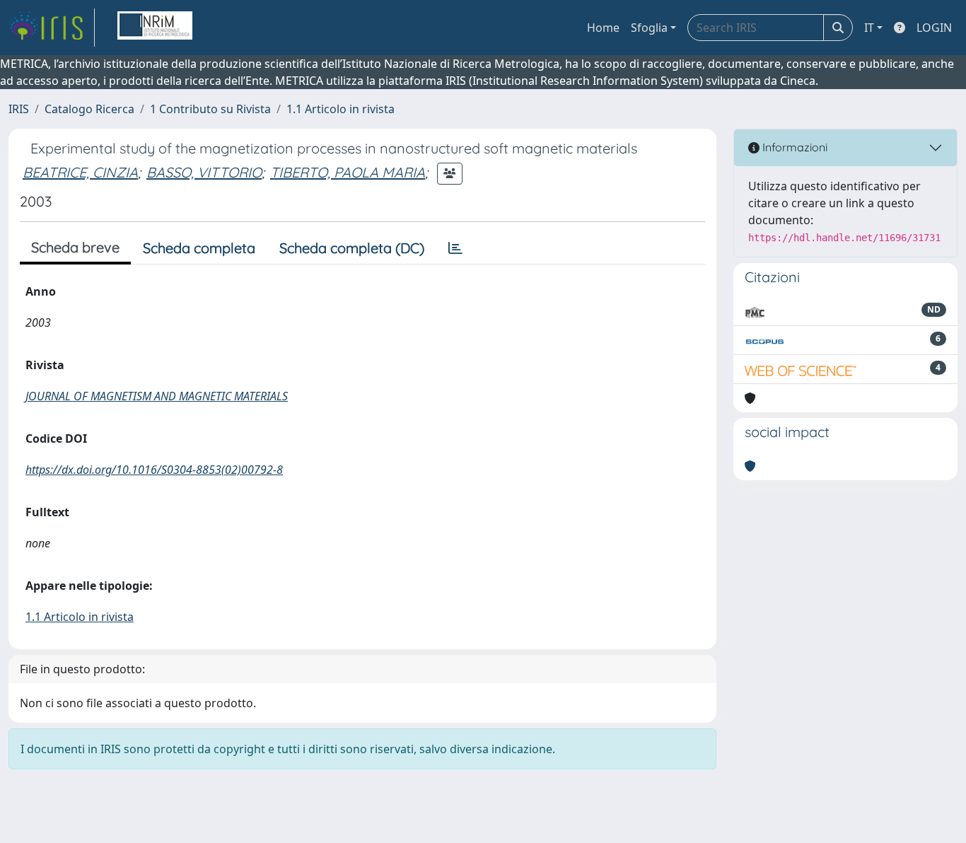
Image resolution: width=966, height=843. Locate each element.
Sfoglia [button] (649, 27)
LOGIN (934, 27)
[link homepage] (51, 27)
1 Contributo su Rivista (210, 109)
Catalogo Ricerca (89, 109)
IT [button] (869, 27)
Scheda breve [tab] (75, 247)
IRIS (18, 109)
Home (603, 27)
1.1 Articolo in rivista (340, 109)
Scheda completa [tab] (199, 248)
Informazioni (793, 147)
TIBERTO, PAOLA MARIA (347, 172)
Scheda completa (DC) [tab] (351, 248)
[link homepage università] (155, 27)
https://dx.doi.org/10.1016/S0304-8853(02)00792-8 (154, 469)
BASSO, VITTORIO (204, 172)
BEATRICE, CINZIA (80, 172)
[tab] (455, 248)
